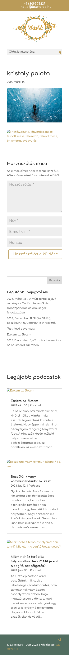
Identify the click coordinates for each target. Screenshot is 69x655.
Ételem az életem (19, 334)
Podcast (35, 405)
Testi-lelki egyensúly (21, 328)
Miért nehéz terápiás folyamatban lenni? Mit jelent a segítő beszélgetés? (34, 561)
